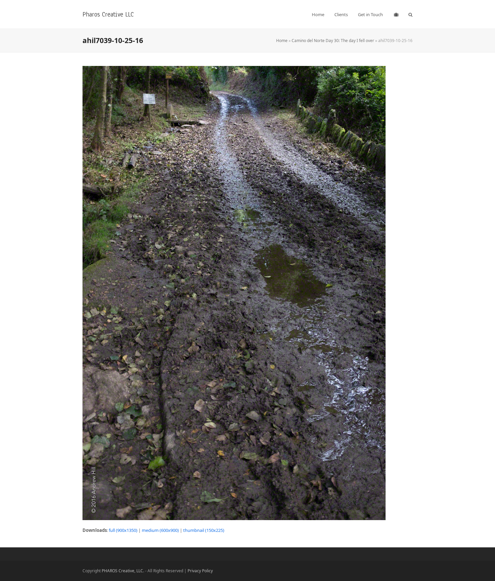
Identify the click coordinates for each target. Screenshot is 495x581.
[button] (410, 14)
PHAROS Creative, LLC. (123, 571)
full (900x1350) (123, 530)
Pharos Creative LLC (108, 14)
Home (282, 40)
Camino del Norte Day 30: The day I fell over (333, 40)
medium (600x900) (160, 530)
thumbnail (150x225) (203, 530)
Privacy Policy (200, 571)
